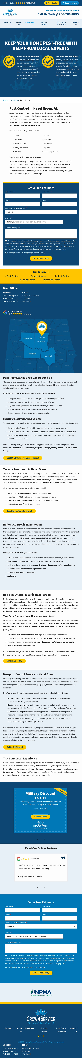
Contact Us (75, 23)
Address (8, 218)
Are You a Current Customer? (15, 208)
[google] (38, 1035)
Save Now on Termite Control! (19, 511)
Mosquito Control (52, 279)
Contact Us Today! (14, 661)
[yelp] (43, 1035)
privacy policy (40, 253)
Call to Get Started (15, 747)
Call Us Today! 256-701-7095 (58, 14)
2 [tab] (41, 839)
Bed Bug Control (27, 279)
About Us (19, 23)
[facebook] (41, 1035)
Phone (7, 200)
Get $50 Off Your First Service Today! (23, 458)
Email (44, 200)
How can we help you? (13, 228)
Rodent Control (62, 276)
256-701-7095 (12, 301)
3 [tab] (44, 839)
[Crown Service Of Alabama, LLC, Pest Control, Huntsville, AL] (28, 13)
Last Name (46, 192)
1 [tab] (38, 839)
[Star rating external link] (22, 3)
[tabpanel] (40, 810)
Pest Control (12, 276)
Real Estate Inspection (61, 23)
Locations (29, 22)
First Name (9, 192)
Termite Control (38, 276)
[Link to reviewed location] (41, 859)
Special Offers (44, 23)
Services (7, 22)
